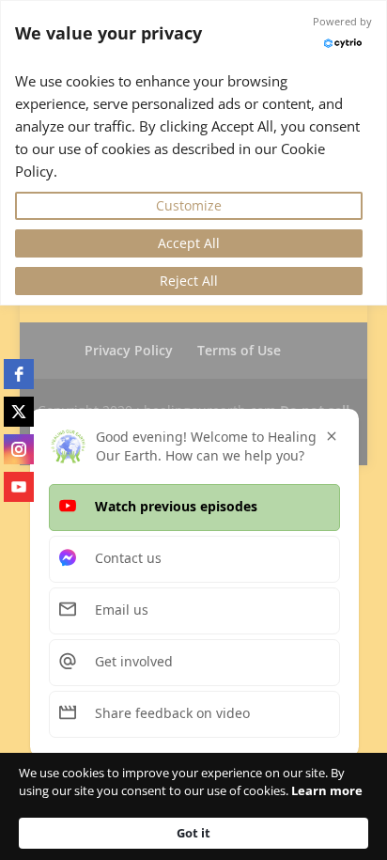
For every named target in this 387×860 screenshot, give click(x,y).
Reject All (189, 280)
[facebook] (19, 374)
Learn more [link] (327, 790)
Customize (189, 205)
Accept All (189, 243)
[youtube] (19, 487)
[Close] (332, 436)
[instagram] (19, 449)
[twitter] (19, 412)
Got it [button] (193, 832)
